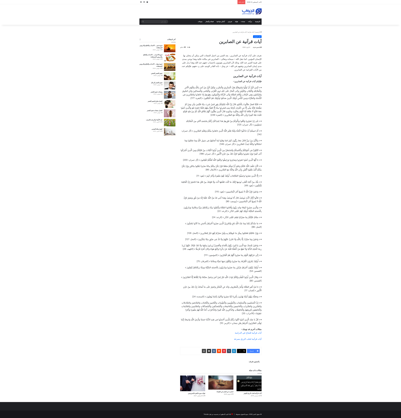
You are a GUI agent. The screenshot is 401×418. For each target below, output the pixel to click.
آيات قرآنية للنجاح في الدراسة (248, 333)
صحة (243, 21)
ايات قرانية (251, 32)
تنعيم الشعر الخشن (156, 73)
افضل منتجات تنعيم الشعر (154, 110)
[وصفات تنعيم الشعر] (169, 95)
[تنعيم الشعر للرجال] (169, 85)
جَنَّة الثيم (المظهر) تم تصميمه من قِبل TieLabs (217, 414)
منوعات (200, 21)
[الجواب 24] (252, 11)
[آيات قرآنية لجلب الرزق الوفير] (249, 383)
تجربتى (230, 21)
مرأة (250, 21)
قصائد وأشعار (209, 21)
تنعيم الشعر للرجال (156, 82)
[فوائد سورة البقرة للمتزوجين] (192, 383)
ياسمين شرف (256, 47)
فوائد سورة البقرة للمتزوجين (196, 393)
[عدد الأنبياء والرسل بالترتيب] (169, 123)
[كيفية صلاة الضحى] (169, 132)
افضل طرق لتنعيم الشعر (155, 101)
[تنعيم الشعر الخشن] (169, 76)
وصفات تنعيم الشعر (156, 92)
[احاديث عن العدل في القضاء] (220, 383)
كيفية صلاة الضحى (157, 129)
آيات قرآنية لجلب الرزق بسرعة (248, 339)
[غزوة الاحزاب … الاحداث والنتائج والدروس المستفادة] (169, 57)
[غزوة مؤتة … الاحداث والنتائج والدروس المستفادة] (169, 67)
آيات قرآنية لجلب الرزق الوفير (253, 393)
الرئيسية (257, 21)
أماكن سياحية (221, 21)
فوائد (236, 21)
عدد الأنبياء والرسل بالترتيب (154, 120)
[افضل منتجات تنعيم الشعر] (169, 113)
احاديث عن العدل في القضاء (225, 392)
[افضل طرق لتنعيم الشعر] (169, 104)
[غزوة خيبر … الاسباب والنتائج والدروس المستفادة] (169, 48)
